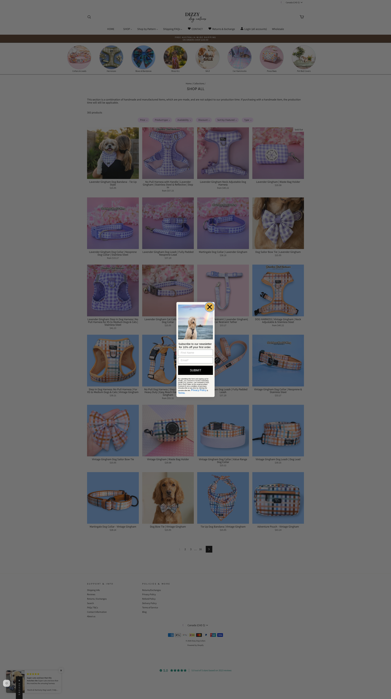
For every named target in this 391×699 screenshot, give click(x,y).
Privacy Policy (198, 390)
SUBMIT (195, 370)
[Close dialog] (210, 307)
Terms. (181, 393)
